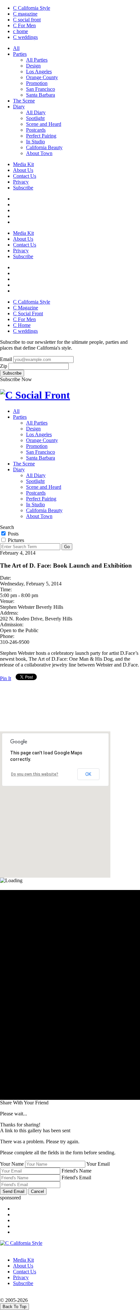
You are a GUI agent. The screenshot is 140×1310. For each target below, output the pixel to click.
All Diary (36, 112)
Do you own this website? (34, 774)
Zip (3, 366)
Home (22, 325)
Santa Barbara (40, 95)
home (20, 31)
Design (33, 65)
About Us (23, 170)
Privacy (21, 182)
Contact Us (24, 176)
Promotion (37, 83)
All (16, 48)
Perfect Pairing (41, 135)
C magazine (25, 14)
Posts (13, 533)
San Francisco (40, 89)
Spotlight (35, 118)
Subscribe (23, 187)
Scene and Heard (43, 124)
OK (88, 774)
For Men (24, 25)
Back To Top (14, 1306)
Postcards (36, 130)
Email (6, 359)
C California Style (31, 8)
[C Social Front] (35, 395)
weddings (25, 37)
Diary (19, 106)
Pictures (15, 540)
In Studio (35, 141)
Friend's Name (76, 1170)
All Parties (37, 60)
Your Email (98, 1164)
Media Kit (23, 164)
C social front (27, 19)
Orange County (42, 77)
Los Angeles (39, 71)
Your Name (12, 1164)
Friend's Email (76, 1177)
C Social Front (28, 313)
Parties (20, 54)
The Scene (24, 100)
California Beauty (44, 147)
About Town (39, 153)
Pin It (5, 678)
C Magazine (25, 307)
